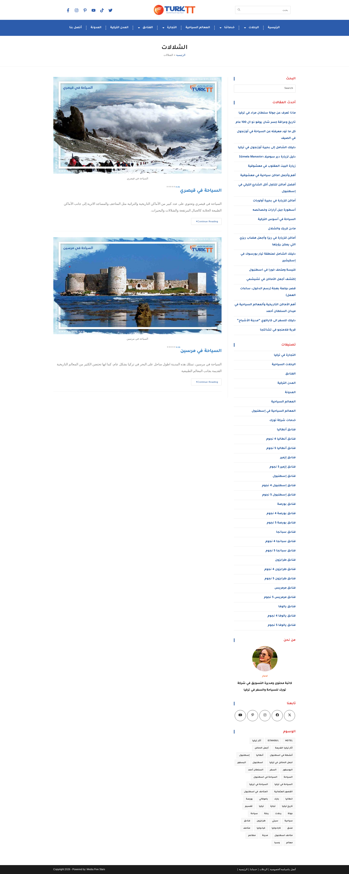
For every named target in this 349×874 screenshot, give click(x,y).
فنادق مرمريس (285, 588)
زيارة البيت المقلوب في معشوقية (272, 166)
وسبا (277, 843)
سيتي (275, 821)
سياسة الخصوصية (279, 869)
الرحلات (254, 27)
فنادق (247, 821)
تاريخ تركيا (287, 806)
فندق (290, 828)
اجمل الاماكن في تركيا (281, 762)
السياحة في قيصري (199, 191)
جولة (290, 813)
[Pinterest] (252, 715)
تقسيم (248, 806)
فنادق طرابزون (285, 560)
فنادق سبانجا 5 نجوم (281, 551)
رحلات (278, 813)
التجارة (172, 27)
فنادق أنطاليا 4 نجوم (281, 439)
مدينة (265, 835)
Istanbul (273, 741)
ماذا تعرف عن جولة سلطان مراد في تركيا (267, 113)
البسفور (241, 762)
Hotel (289, 741)
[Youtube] (240, 715)
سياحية (289, 821)
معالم (289, 843)
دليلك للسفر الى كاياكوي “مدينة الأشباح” (266, 320)
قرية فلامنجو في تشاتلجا (278, 330)
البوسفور (288, 770)
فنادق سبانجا (286, 532)
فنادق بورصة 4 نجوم (281, 513)
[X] (289, 715)
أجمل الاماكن (262, 748)
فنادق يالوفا (287, 606)
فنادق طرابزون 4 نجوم (280, 569)
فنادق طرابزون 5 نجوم (280, 579)
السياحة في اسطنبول (265, 777)
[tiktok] (102, 10)
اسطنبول (257, 762)
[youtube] (93, 10)
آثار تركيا (256, 741)
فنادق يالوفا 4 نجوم (282, 616)
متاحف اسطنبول (283, 835)
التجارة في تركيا (285, 355)
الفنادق (148, 27)
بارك (276, 799)
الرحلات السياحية (284, 364)
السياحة (288, 777)
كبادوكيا (261, 828)
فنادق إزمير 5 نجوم (283, 467)
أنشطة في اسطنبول (281, 755)
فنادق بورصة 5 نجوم (281, 523)
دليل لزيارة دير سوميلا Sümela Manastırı (267, 157)
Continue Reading (204, 220)
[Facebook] (68, 10)
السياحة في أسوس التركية (277, 219)
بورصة (249, 799)
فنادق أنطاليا (286, 430)
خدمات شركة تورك (282, 420)
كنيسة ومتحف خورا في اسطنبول (272, 270)
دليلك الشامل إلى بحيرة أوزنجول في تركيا (267, 147)
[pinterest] (85, 10)
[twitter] (110, 10)
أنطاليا (259, 755)
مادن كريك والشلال (282, 229)
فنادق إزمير (288, 457)
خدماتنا (229, 27)
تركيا (261, 806)
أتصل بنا (75, 27)
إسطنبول (244, 755)
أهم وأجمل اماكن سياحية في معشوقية (268, 175)
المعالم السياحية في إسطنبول (274, 411)
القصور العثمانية (283, 792)
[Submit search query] (239, 10)
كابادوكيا (276, 828)
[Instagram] (76, 10)
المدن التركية (119, 27)
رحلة (266, 813)
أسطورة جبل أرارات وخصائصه (274, 210)
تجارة (272, 806)
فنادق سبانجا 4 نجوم (280, 541)
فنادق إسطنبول (284, 476)
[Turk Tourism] (174, 10)
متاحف (246, 828)
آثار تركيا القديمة (284, 748)
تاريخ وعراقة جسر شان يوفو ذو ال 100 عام (266, 122)
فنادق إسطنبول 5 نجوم (279, 495)
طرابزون (261, 821)
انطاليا (289, 799)
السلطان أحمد (255, 770)
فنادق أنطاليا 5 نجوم (281, 448)
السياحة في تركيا (283, 784)
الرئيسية (274, 27)
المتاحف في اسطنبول (256, 792)
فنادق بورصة (286, 504)
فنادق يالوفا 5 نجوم (282, 625)
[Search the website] (263, 9)
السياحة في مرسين (199, 351)
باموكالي (263, 799)
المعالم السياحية (198, 27)
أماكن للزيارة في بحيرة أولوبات (274, 201)
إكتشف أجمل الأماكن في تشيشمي (271, 279)
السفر (273, 770)
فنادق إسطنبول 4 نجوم (279, 485)
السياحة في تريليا (258, 784)
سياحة (254, 813)
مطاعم (252, 835)
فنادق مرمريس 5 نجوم (280, 597)
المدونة (96, 27)
